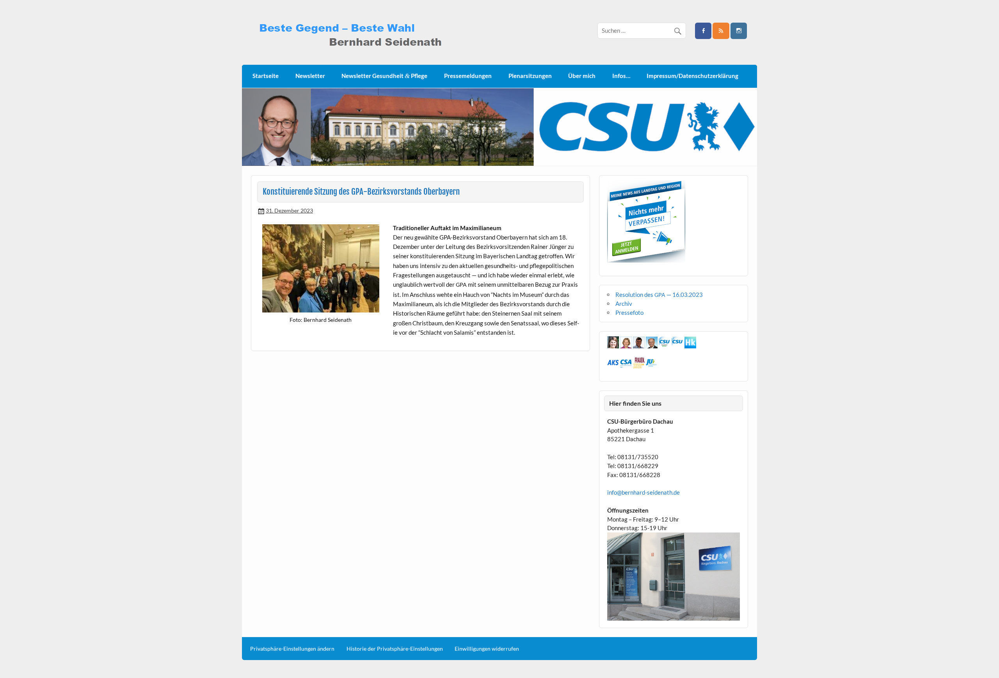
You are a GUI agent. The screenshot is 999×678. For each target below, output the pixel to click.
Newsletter (310, 75)
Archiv (623, 303)
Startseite (265, 75)
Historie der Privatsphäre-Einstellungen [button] (395, 648)
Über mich (581, 75)
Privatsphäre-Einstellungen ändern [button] (292, 648)
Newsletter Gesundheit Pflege (384, 76)
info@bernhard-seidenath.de (643, 492)
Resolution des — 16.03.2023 (659, 294)
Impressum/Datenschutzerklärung (692, 75)
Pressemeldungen (468, 75)
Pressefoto (629, 312)
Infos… (621, 75)
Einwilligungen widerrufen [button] (487, 648)
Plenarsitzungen (530, 75)
